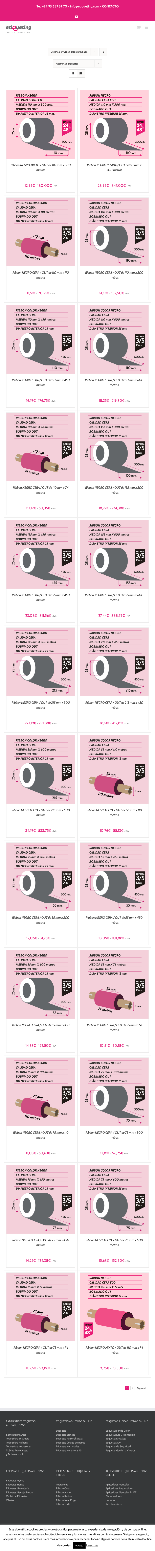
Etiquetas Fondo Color (118, 1430)
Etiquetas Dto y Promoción (120, 1434)
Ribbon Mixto (63, 1492)
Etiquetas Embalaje (116, 1438)
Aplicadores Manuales (117, 1484)
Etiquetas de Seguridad (118, 1446)
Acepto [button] (79, 1545)
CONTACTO (110, 6)
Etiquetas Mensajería (17, 1488)
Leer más (92, 1545)
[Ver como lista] (81, 73)
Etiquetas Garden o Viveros (120, 1450)
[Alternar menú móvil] (147, 27)
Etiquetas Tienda (15, 1484)
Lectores (110, 1500)
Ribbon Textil (63, 1504)
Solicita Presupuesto (17, 1450)
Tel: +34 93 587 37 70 (52, 6)
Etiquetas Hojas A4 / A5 (69, 1450)
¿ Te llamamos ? (14, 1454)
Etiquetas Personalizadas (69, 1438)
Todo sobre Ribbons (17, 1442)
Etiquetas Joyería (15, 1480)
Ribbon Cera (62, 1488)
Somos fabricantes (16, 1434)
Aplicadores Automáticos (119, 1488)
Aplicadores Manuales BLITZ (121, 1492)
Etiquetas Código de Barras (70, 1442)
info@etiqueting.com (84, 6)
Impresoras (62, 1484)
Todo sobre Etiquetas (17, 1438)
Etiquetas (61, 1430)
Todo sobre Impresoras (18, 1446)
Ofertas (10, 1500)
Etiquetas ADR (113, 1442)
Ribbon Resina (64, 1496)
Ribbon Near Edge (66, 1500)
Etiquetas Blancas (65, 1434)
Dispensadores (113, 1496)
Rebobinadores (114, 1504)
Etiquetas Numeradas (67, 1446)
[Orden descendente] (103, 52)
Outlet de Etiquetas (16, 1496)
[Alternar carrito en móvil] (139, 27)
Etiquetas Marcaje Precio (19, 1492)
